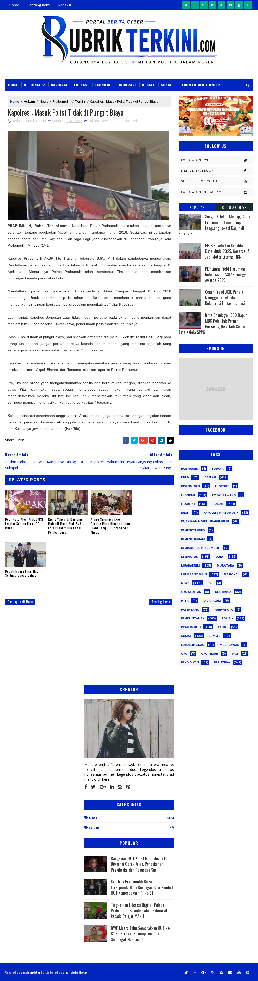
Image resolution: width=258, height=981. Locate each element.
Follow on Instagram (201, 192)
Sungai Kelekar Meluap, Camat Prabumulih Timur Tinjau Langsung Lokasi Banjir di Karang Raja (215, 225)
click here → (104, 779)
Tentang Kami (38, 5)
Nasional (59, 84)
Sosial (167, 84)
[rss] (221, 5)
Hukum (29, 101)
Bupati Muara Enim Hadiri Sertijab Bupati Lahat (23, 573)
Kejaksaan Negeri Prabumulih (205, 521)
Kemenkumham (193, 539)
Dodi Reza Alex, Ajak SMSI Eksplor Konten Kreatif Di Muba (24, 523)
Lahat (220, 556)
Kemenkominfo (193, 530)
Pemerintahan (193, 618)
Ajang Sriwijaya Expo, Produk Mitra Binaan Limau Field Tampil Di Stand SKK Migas (110, 525)
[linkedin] (112, 787)
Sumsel (214, 636)
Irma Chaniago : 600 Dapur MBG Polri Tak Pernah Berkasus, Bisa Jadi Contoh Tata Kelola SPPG (213, 323)
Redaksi (64, 5)
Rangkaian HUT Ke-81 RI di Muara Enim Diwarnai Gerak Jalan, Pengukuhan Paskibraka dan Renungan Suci (141, 864)
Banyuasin (189, 468)
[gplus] (204, 5)
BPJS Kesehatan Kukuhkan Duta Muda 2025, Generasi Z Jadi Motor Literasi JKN (227, 251)
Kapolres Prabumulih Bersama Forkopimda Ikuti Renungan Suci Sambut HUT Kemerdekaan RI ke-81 (142, 887)
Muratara (225, 565)
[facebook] (195, 5)
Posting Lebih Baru (20, 601)
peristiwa (222, 662)
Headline (188, 504)
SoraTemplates (30, 972)
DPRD (185, 477)
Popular (197, 207)
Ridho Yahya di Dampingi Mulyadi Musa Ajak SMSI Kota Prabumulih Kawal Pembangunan (66, 525)
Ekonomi (102, 84)
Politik (227, 618)
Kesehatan (189, 556)
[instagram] (212, 5)
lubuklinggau (192, 645)
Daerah (210, 477)
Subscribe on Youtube (202, 181)
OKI (210, 583)
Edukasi (81, 84)
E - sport (222, 486)
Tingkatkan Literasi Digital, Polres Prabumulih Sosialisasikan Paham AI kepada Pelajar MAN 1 (139, 910)
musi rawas (229, 645)
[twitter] (186, 5)
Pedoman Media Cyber (199, 84)
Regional (32, 84)
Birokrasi (126, 84)
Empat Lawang (224, 495)
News (44, 101)
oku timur (209, 653)
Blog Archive (234, 207)
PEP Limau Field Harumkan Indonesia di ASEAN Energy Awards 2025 (225, 274)
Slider (94, 827)
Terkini (80, 101)
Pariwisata (223, 609)
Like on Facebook (197, 170)
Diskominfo (190, 486)
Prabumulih (62, 101)
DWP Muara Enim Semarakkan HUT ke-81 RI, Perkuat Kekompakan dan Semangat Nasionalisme (141, 933)
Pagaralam (212, 600)
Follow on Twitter (198, 160)
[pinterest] (248, 5)
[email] (230, 5)
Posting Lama (161, 601)
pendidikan (190, 662)
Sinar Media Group (75, 972)
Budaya (148, 84)
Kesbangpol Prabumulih (200, 548)
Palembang (190, 609)
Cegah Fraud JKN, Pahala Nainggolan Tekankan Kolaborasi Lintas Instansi (225, 297)
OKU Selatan (191, 592)
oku (184, 653)
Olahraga (223, 592)
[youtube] (239, 5)
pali (235, 653)
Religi (222, 627)
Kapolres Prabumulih (221, 512)
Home (14, 5)
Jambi (185, 512)
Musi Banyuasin (194, 574)
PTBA (185, 600)
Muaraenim (190, 565)
